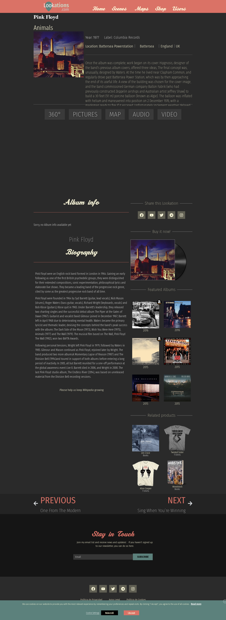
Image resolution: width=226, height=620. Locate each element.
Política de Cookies (136, 599)
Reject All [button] (109, 613)
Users (179, 9)
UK (178, 46)
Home (98, 9)
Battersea (147, 46)
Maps (141, 9)
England (167, 46)
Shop (160, 9)
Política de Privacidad (91, 599)
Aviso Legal (114, 599)
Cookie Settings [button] (92, 613)
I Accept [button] (131, 613)
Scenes (119, 9)
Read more (196, 604)
